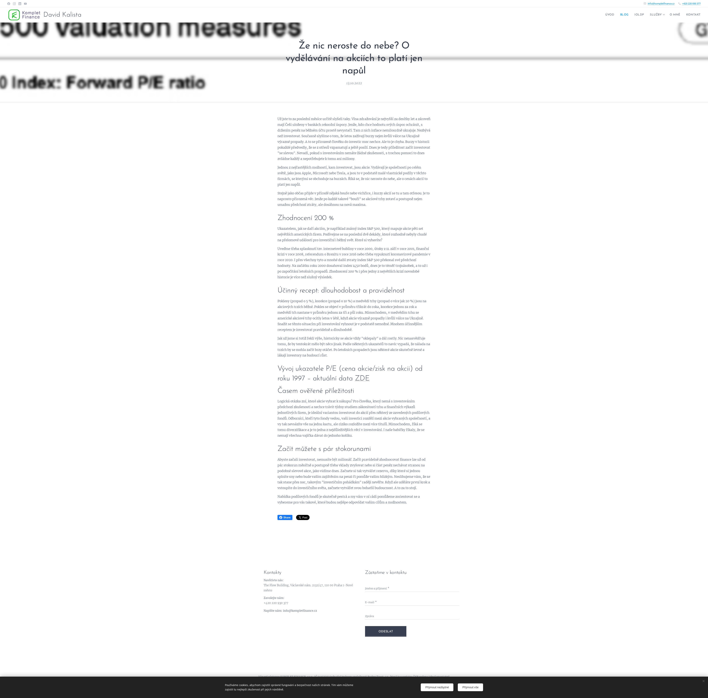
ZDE (362, 378)
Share (287, 517)
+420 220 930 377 (691, 3)
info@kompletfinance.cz (661, 3)
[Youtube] (25, 4)
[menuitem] (610, 15)
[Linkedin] (20, 4)
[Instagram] (14, 4)
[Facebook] (8, 4)
